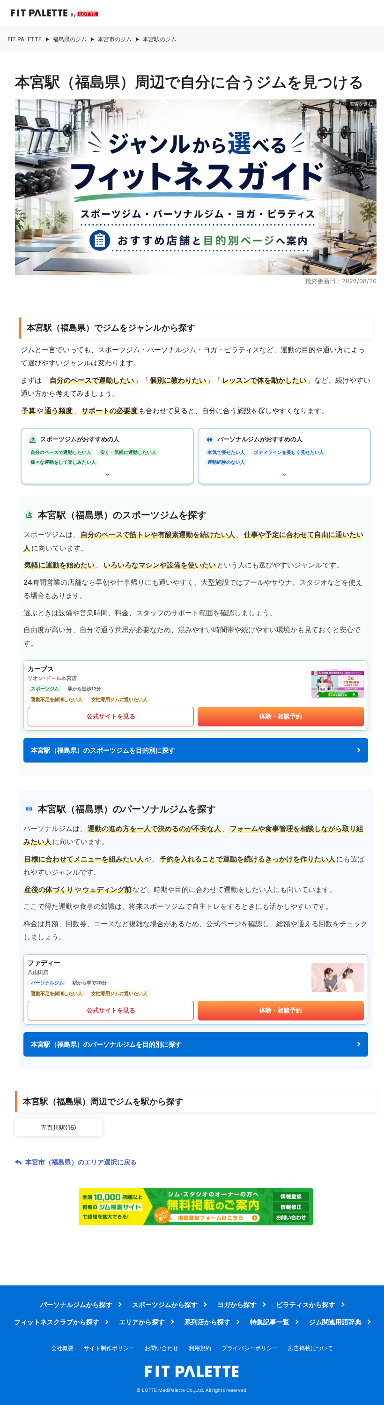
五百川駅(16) (58, 1127)
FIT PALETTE (24, 39)
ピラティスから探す (305, 1304)
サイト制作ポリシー (109, 1348)
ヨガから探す (237, 1304)
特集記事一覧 (269, 1322)
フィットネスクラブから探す (56, 1322)
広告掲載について (310, 1348)
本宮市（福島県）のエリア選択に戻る (81, 1162)
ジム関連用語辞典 (335, 1322)
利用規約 (200, 1348)
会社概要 (62, 1348)
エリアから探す (142, 1322)
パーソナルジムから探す (76, 1304)
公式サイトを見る (111, 716)
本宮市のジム (115, 39)
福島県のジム (70, 39)
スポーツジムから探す (165, 1304)
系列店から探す (207, 1322)
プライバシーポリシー (250, 1348)
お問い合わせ (161, 1348)
